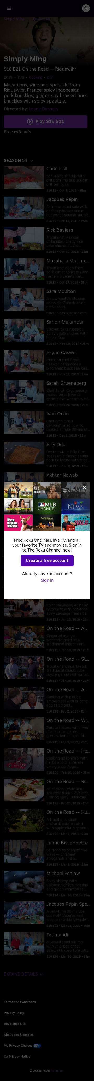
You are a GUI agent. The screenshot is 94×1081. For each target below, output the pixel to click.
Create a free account (47, 561)
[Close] (84, 487)
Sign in (47, 580)
